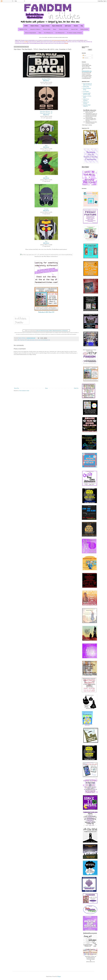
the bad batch (45, 340)
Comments (86, 57)
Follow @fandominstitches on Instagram (58, 330)
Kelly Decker (46, 80)
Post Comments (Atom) (24, 390)
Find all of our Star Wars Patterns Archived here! (46, 256)
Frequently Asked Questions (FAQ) (86, 93)
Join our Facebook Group (42, 330)
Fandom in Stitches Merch (87, 96)
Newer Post (16, 388)
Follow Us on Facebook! (86, 102)
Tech (46, 241)
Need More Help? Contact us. (86, 105)
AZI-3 (46, 145)
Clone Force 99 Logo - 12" (46, 111)
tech (42, 340)
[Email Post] (38, 338)
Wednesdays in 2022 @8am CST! (46, 312)
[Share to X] (43, 338)
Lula (46, 176)
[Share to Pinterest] (46, 338)
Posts (85, 55)
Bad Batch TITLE (46, 79)
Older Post (76, 388)
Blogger (59, 976)
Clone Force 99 (23, 340)
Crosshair (46, 209)
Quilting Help (86, 86)
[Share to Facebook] (45, 338)
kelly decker (32, 340)
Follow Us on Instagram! (86, 99)
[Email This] (41, 338)
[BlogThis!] (42, 338)
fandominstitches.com (86, 71)
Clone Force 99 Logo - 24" (46, 113)
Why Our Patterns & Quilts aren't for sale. (87, 84)
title (49, 340)
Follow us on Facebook (30, 330)
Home (46, 388)
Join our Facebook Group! (87, 89)
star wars (38, 340)
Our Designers (86, 91)
